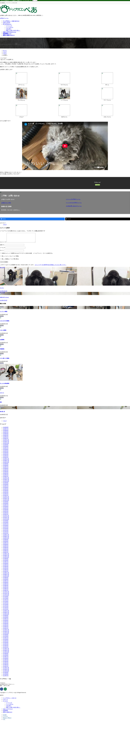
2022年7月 (5, 504)
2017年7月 (5, 599)
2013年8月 (5, 674)
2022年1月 (5, 514)
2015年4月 (5, 642)
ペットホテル (9, 27)
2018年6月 (5, 582)
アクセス (5, 716)
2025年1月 (5, 457)
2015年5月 (5, 640)
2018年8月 (5, 579)
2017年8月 (5, 598)
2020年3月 (5, 549)
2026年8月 (5, 427)
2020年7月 (5, 542)
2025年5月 (5, 451)
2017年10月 (6, 595)
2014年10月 (6, 652)
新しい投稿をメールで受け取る (10, 259)
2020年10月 (6, 538)
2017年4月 (5, 604)
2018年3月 (5, 587)
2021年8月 (5, 522)
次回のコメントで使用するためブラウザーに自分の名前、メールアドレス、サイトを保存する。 (28, 253)
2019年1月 (5, 571)
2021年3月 (5, 530)
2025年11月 (6, 441)
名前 (2, 244)
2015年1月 (5, 647)
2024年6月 (5, 468)
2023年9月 (5, 482)
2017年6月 (5, 601)
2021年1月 (5, 533)
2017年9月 (5, 596)
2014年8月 (5, 655)
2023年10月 (6, 481)
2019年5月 (5, 565)
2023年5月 (5, 489)
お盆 (2, 339)
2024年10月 (6, 462)
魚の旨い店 (2, 411)
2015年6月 (5, 639)
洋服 (2, 348)
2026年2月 (5, 436)
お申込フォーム (4, 18)
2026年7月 (5, 429)
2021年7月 (5, 523)
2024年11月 (6, 460)
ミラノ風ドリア (4, 358)
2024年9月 (5, 463)
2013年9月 (5, 672)
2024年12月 (6, 459)
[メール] (5, 689)
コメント (3, 242)
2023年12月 (6, 478)
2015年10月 (6, 633)
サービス (5, 701)
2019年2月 (5, 569)
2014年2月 (5, 664)
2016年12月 (6, 610)
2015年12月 (6, 629)
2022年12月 (6, 497)
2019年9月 (5, 558)
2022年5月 (5, 508)
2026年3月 (5, 435)
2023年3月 (5, 492)
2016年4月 (5, 623)
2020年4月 (5, 547)
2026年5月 (5, 432)
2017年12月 (6, 591)
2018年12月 (6, 572)
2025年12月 (6, 440)
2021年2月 (5, 531)
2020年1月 (5, 552)
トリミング (9, 25)
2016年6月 (5, 620)
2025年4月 (5, 452)
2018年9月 (5, 577)
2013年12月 (6, 667)
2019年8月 (5, 560)
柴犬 (1, 402)
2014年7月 (5, 656)
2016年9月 (5, 615)
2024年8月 (5, 465)
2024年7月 (5, 466)
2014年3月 (5, 663)
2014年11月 (6, 650)
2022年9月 (5, 501)
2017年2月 (5, 607)
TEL (4, 719)
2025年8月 (5, 446)
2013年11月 (6, 669)
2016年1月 (5, 628)
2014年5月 (5, 659)
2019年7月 (5, 561)
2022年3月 (5, 511)
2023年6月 (5, 487)
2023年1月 (5, 495)
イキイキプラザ (4, 320)
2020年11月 (6, 536)
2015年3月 (5, 644)
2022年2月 (5, 512)
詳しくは (34, 0)
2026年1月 (5, 438)
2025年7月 (5, 447)
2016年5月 (5, 621)
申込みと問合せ (7, 717)
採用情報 (5, 710)
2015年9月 (5, 634)
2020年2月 (5, 550)
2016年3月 (5, 625)
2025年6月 (5, 449)
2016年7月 (5, 618)
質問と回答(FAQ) (7, 712)
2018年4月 (5, 585)
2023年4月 (5, 490)
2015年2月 (5, 645)
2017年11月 (6, 593)
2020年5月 (5, 546)
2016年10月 (6, 614)
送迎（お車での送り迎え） (13, 30)
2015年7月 (5, 637)
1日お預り (8, 29)
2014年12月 (6, 648)
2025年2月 (5, 455)
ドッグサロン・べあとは (9, 698)
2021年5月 (5, 527)
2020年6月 (5, 544)
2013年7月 (5, 675)
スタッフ (5, 699)
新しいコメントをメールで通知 (10, 256)
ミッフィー (3, 311)
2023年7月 (5, 485)
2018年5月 (5, 583)
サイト (2, 250)
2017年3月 (5, 606)
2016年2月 (5, 626)
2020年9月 (5, 539)
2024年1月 (5, 476)
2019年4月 (5, 566)
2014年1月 (5, 666)
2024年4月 (5, 471)
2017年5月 (5, 602)
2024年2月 (5, 474)
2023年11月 (6, 479)
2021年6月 (5, 525)
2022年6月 (5, 506)
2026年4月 (5, 433)
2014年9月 (5, 653)
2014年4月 (5, 661)
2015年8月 (5, 636)
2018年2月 (5, 588)
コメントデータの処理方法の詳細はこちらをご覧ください (50, 264)
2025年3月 (5, 454)
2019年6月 (5, 563)
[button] (32, 203)
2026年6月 (5, 430)
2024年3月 (5, 473)
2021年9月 (5, 520)
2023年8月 (5, 484)
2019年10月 (6, 557)
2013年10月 (6, 670)
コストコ (2, 392)
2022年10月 (6, 500)
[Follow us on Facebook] (1, 689)
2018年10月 (6, 576)
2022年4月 (5, 509)
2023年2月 (5, 493)
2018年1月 (5, 590)
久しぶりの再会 (4, 383)
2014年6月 (5, 658)
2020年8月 (5, 541)
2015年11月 (6, 631)
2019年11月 (6, 555)
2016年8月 (5, 617)
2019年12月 (6, 553)
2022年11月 (6, 498)
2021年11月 (6, 517)
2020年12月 (6, 534)
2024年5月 (5, 470)
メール (2, 247)
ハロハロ (3, 330)
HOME (5, 714)
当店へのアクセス (8, 709)
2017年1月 (5, 609)
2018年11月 (6, 574)
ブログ (5, 224)
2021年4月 (5, 528)
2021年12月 (6, 515)
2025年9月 (5, 444)
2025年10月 (6, 443)
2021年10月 (6, 519)
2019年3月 (5, 568)
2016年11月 (6, 612)
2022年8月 (5, 503)
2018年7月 (5, 580)
